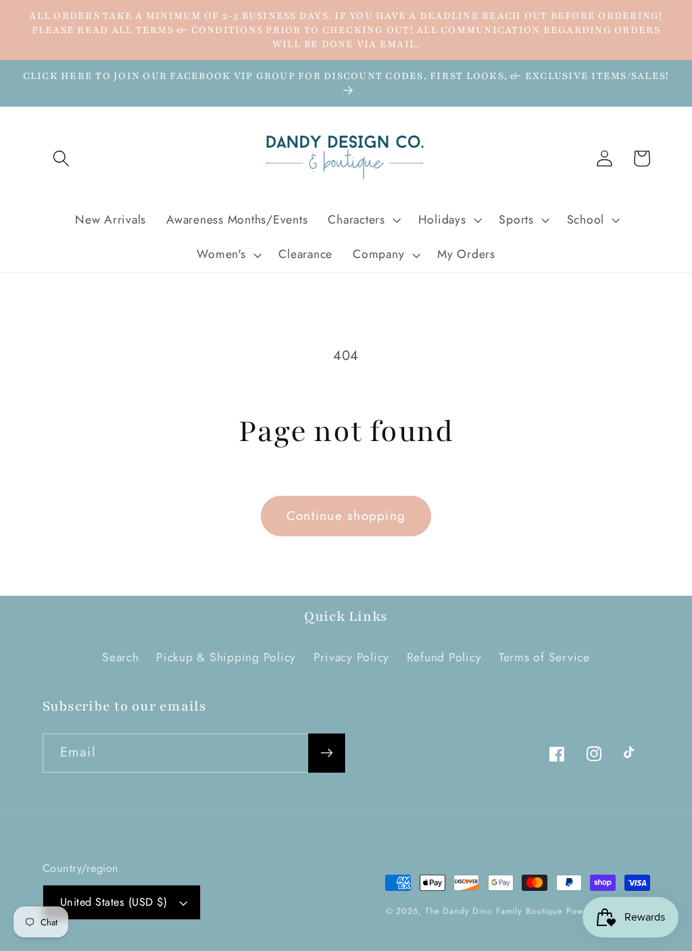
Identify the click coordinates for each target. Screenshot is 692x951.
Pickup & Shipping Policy (226, 657)
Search (120, 657)
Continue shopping (346, 516)
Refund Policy (444, 657)
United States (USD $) (114, 902)
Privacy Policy (352, 657)
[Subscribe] (326, 753)
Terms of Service (544, 657)
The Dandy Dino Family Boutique (493, 911)
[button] (61, 158)
